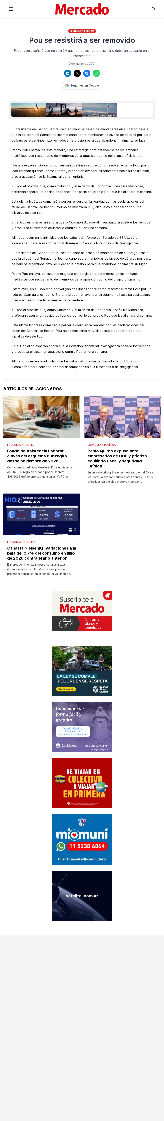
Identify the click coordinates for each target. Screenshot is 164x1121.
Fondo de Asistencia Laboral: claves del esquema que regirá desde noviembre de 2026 (37, 456)
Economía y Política (82, 31)
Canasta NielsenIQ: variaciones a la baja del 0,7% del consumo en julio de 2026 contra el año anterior (41, 553)
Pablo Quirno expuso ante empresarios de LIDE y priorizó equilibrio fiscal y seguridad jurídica (117, 458)
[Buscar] (154, 9)
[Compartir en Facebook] (86, 73)
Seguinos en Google (84, 85)
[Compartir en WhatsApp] (96, 73)
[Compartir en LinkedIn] (67, 73)
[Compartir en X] (77, 73)
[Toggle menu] (10, 9)
